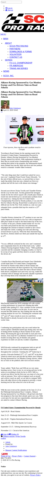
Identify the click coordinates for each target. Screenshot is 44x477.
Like (6, 434)
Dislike (15, 434)
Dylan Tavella (20, 436)
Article (7, 442)
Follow (3, 438)
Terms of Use (5, 456)
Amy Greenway (15, 108)
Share (5, 454)
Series (8, 59)
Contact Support (29, 456)
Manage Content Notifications (16, 450)
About (8, 43)
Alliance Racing (9, 436)
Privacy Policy (17, 456)
